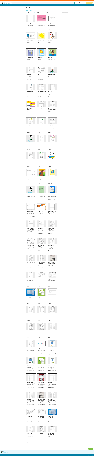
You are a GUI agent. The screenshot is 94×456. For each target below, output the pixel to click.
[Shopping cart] (77, 3)
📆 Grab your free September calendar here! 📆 (47, 0)
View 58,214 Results (64, 12)
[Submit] (74, 3)
